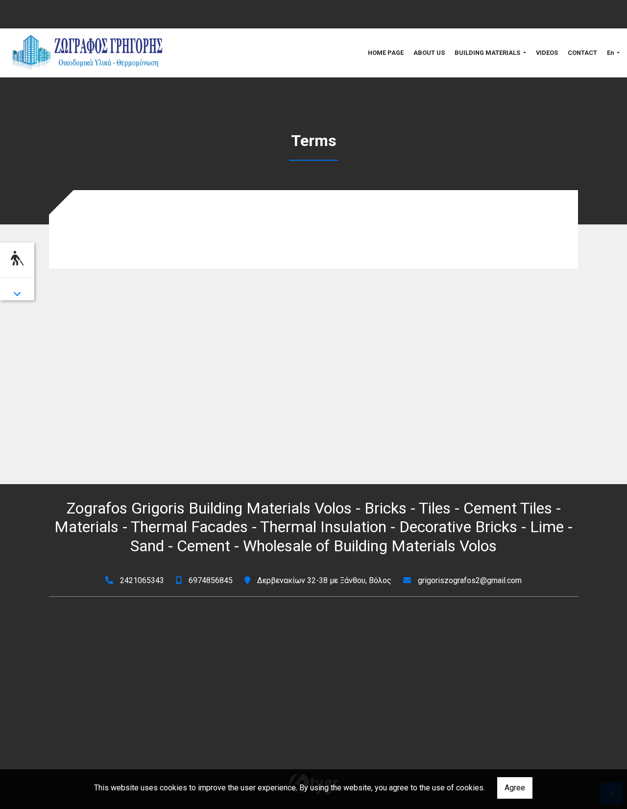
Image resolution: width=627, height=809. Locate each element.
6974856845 (211, 580)
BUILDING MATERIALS (488, 52)
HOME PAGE (386, 52)
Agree (515, 787)
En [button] (611, 52)
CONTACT (582, 52)
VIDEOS (547, 52)
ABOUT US (429, 52)
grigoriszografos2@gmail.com (470, 580)
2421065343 (142, 580)
